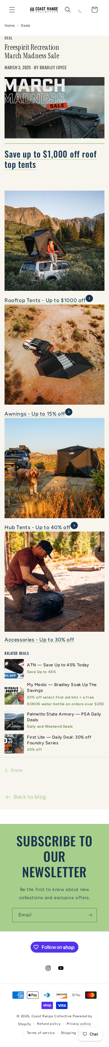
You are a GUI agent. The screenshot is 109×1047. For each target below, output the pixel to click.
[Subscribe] (90, 915)
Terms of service (41, 1033)
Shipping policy (74, 1033)
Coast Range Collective (51, 1016)
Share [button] (17, 770)
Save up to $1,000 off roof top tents (51, 159)
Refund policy (49, 1024)
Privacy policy (79, 1024)
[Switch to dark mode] (81, 9)
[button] (12, 9)
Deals (25, 25)
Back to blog (30, 797)
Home (10, 25)
